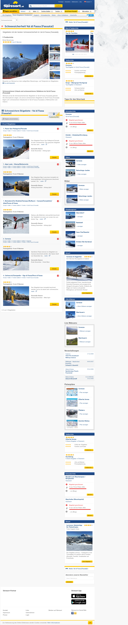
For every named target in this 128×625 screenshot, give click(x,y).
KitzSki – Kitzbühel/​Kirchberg (76, 135)
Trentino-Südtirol (16, 130)
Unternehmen (30, 612)
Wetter (54, 15)
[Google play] (78, 604)
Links (27, 610)
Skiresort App (76, 591)
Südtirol (23, 241)
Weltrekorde (75, 1)
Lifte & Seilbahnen (63, 15)
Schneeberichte (45, 15)
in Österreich (78, 85)
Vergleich (36, 15)
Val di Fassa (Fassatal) (32, 130)
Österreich (69, 137)
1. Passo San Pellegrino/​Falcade (15, 129)
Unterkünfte (73, 15)
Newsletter (67, 1)
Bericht (90, 130)
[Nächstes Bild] (91, 43)
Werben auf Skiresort (55, 610)
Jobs (80, 1)
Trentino (24, 130)
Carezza (69, 114)
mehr (43, 144)
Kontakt (5, 610)
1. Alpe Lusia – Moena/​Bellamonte (15, 164)
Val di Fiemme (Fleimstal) (33, 167)
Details (54, 157)
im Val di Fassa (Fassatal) (81, 67)
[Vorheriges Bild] (67, 43)
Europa (5, 130)
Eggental (29, 241)
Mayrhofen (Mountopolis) (75, 499)
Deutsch (88, 1)
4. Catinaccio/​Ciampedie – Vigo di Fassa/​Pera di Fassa (22, 275)
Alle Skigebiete (6, 15)
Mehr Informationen (53, 622)
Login (27, 615)
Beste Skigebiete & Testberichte (22, 15)
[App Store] (78, 598)
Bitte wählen (85, 11)
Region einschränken (11, 119)
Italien (9, 130)
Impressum (6, 612)
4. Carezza (7, 239)
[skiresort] (14, 5)
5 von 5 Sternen (16, 42)
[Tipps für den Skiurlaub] (89, 15)
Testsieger (60, 1)
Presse (5, 615)
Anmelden (69, 582)
